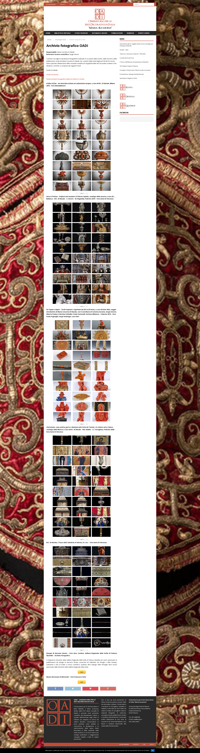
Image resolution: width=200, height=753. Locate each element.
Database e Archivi (99, 33)
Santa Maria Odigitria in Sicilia (128, 78)
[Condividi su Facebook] (55, 689)
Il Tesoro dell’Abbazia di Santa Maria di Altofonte (134, 62)
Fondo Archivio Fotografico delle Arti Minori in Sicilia (65, 79)
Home (48, 33)
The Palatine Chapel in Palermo (129, 66)
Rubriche (130, 33)
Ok (152, 750)
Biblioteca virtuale (62, 33)
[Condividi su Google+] (108, 689)
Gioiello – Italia (124, 50)
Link (71, 4)
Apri (81, 672)
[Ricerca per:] (143, 4)
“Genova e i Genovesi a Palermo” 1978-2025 (133, 54)
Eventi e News (143, 33)
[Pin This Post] (90, 689)
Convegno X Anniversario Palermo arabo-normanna (135, 70)
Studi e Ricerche (81, 33)
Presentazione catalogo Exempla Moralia (132, 74)
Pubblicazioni (117, 33)
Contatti (62, 4)
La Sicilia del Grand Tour (127, 58)
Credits (78, 4)
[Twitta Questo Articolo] (73, 689)
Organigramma (51, 4)
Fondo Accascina (52, 75)
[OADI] (100, 18)
